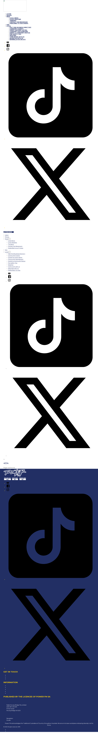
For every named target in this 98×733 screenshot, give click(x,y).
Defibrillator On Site (17, 39)
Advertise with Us (16, 38)
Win (8, 24)
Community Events (16, 29)
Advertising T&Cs (12, 689)
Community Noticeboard (19, 31)
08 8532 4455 (17, 718)
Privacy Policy (11, 686)
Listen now (7, 232)
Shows (9, 15)
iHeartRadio (10, 731)
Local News (14, 18)
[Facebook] (8, 46)
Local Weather (15, 19)
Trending (13, 20)
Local (9, 26)
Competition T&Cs (12, 687)
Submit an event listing (18, 30)
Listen (9, 14)
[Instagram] (8, 50)
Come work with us (17, 37)
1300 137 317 (15, 720)
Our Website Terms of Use (15, 691)
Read (8, 16)
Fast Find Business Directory (20, 27)
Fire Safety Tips (15, 34)
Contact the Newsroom (19, 22)
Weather (13, 35)
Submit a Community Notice (20, 33)
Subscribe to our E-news (19, 23)
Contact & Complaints (13, 675)
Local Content (11, 693)
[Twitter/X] (51, 228)
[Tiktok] (51, 139)
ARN (8, 729)
